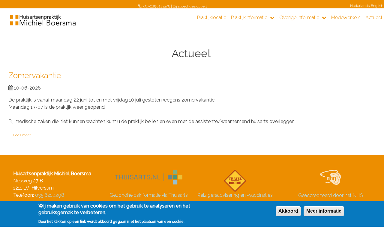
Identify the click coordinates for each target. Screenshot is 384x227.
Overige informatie (299, 17)
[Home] (43, 20)
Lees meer (22, 135)
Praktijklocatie (211, 17)
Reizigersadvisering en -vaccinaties (235, 195)
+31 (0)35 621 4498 (156, 6)
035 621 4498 (49, 195)
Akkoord (288, 211)
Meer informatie (323, 211)
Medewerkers (346, 17)
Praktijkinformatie (249, 17)
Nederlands (360, 6)
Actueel (373, 17)
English (377, 6)
